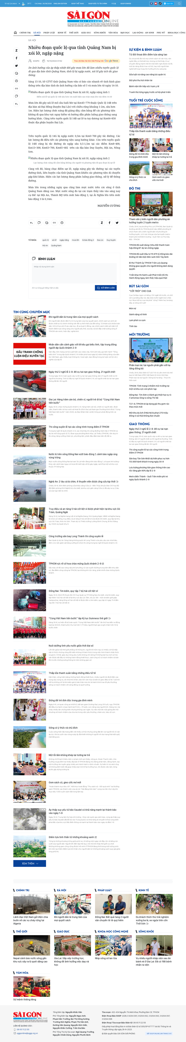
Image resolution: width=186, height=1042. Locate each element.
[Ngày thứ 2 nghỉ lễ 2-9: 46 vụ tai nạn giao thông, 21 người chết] (29, 381)
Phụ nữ (161, 32)
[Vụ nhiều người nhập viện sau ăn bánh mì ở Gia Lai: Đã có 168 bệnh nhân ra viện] (154, 945)
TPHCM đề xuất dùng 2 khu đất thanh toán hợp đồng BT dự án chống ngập (149, 246)
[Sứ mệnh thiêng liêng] (31, 986)
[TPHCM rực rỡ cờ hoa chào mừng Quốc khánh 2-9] (29, 573)
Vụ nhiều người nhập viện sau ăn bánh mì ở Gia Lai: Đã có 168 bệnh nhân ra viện (154, 961)
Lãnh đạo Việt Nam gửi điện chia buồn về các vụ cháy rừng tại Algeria (30, 920)
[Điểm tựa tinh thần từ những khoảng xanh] (29, 846)
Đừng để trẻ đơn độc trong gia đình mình (70, 700)
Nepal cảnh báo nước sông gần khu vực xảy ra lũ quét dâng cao (30, 960)
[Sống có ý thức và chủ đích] (29, 737)
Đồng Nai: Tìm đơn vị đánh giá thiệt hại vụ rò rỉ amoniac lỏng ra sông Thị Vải (150, 396)
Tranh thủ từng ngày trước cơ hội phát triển (150, 92)
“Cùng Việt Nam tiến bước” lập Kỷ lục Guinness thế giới (78, 618)
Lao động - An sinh (143, 32)
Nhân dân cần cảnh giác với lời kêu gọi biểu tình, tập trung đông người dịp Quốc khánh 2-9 (83, 346)
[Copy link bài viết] (16, 88)
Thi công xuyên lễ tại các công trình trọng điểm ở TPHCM (79, 426)
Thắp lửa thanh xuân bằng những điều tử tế (72, 673)
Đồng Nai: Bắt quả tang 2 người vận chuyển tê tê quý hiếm (112, 919)
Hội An (45, 245)
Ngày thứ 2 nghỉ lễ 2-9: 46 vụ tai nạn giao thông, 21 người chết (82, 371)
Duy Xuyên (111, 240)
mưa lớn (75, 240)
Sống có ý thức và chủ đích (63, 727)
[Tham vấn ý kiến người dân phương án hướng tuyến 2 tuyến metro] (151, 204)
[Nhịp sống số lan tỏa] (113, 945)
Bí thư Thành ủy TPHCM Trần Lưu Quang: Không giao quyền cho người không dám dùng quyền (151, 266)
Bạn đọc (125, 32)
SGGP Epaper (126, 3)
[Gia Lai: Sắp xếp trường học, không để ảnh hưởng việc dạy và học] (72, 945)
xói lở (54, 240)
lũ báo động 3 (88, 240)
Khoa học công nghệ (113, 931)
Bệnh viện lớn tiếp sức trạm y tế (144, 86)
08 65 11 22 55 (23, 1029)
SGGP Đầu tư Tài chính (97, 3)
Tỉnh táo (133, 326)
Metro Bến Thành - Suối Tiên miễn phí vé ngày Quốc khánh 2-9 (148, 478)
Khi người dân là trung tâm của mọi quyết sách (73, 316)
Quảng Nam (56, 245)
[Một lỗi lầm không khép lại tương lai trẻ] (29, 764)
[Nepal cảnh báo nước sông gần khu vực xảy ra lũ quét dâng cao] (31, 945)
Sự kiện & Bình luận (145, 49)
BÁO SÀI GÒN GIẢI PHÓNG (93, 18)
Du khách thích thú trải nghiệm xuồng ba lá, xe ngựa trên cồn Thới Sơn (152, 920)
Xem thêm (28, 863)
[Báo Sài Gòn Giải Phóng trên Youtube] (155, 3)
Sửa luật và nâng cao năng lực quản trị (147, 74)
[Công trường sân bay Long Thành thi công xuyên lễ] (29, 545)
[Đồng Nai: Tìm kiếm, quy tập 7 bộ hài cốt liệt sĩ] (29, 600)
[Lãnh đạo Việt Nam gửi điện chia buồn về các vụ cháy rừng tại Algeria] (31, 904)
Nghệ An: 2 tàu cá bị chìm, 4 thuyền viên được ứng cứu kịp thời (82, 481)
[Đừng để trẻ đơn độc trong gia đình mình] (29, 710)
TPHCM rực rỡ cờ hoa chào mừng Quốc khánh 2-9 (75, 563)
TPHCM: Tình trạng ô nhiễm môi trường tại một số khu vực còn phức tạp (149, 387)
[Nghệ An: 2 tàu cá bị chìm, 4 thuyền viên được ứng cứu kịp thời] (29, 491)
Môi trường (139, 334)
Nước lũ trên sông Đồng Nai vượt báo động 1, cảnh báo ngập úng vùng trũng (83, 456)
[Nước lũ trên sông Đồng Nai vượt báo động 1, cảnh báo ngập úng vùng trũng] (29, 463)
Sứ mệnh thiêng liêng (24, 999)
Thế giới (73, 32)
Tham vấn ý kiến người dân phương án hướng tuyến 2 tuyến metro (149, 221)
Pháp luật (49, 32)
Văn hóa (113, 32)
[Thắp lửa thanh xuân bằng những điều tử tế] (29, 682)
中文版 (114, 3)
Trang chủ (15, 32)
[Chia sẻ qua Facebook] (16, 58)
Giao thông (139, 423)
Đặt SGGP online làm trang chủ (159, 1034)
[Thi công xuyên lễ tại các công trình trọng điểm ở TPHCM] (29, 436)
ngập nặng (64, 240)
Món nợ (132, 308)
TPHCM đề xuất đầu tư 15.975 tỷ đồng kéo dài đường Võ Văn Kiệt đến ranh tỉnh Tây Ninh (151, 255)
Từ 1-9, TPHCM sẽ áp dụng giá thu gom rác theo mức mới (149, 405)
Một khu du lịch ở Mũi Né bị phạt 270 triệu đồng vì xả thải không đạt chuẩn (148, 414)
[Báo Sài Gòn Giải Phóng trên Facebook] (151, 3)
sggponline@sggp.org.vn (27, 1033)
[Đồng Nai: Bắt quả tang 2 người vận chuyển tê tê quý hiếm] (113, 904)
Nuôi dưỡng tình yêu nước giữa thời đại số (71, 645)
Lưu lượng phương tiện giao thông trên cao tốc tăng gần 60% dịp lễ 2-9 (149, 469)
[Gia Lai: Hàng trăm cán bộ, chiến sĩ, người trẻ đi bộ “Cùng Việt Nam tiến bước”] (29, 409)
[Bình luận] (16, 96)
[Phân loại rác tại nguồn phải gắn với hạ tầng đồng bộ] (151, 350)
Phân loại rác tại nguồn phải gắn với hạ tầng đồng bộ (149, 367)
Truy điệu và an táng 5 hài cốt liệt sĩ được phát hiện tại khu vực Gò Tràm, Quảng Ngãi (84, 510)
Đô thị (134, 188)
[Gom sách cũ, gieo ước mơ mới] (29, 792)
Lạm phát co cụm (137, 320)
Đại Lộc (100, 240)
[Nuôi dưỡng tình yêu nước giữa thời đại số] (29, 655)
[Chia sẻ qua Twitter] (16, 66)
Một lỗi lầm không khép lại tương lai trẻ (69, 755)
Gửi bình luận (108, 288)
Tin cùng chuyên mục (31, 311)
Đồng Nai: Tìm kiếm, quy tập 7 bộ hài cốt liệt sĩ (73, 591)
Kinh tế (62, 32)
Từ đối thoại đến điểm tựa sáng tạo (148, 54)
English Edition (60, 3)
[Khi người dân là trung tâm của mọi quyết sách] (29, 326)
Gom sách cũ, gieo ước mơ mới (65, 782)
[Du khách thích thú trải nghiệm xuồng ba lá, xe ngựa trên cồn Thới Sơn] (154, 904)
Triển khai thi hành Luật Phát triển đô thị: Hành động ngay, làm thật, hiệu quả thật (148, 276)
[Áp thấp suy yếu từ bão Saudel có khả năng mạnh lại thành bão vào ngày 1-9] (29, 819)
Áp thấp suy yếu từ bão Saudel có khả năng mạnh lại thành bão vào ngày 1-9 (82, 811)
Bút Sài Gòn (139, 286)
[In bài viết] (16, 81)
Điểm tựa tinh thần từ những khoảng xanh (71, 837)
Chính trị (25, 32)
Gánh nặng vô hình (138, 314)
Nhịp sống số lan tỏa (106, 958)
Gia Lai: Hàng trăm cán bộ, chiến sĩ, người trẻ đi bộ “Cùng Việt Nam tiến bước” (84, 401)
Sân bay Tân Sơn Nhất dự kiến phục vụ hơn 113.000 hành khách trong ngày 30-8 (149, 460)
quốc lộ (45, 240)
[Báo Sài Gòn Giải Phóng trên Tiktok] (160, 3)
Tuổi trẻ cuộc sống (146, 100)
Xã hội (37, 32)
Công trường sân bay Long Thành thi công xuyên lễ (76, 536)
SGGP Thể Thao (77, 3)
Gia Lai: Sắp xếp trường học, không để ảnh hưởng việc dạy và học (71, 961)
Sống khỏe (100, 32)
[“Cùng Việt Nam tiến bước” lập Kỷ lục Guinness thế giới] (29, 628)
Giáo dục (86, 32)
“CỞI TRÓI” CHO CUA (140, 291)
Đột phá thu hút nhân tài (140, 80)
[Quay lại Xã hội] (16, 104)
